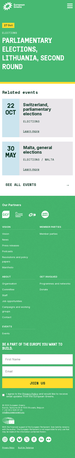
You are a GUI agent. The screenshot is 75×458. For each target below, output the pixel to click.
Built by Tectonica (26, 448)
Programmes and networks (55, 283)
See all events (20, 184)
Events (6, 333)
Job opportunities (12, 301)
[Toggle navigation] (70, 5)
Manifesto (7, 267)
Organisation (9, 283)
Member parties (49, 233)
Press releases (10, 245)
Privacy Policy (30, 393)
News (5, 239)
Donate (44, 289)
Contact (6, 317)
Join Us (37, 383)
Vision (5, 233)
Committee (8, 289)
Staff (4, 295)
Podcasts (7, 251)
